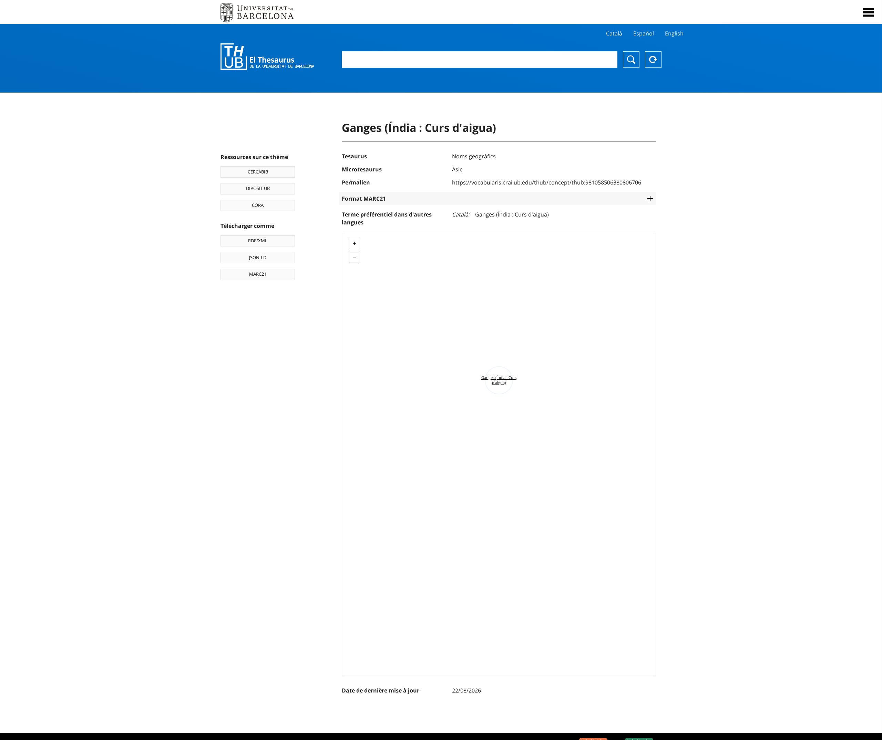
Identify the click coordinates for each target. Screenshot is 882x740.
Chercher (631, 59)
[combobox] (479, 59)
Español (643, 33)
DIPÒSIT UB (258, 188)
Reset (653, 59)
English (674, 33)
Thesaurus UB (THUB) (267, 57)
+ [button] (354, 243)
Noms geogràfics (474, 156)
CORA (258, 205)
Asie (457, 169)
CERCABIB (258, 172)
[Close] (868, 12)
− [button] (354, 257)
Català (614, 33)
